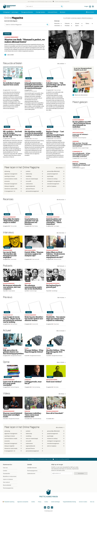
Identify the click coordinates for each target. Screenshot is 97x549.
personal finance (30, 188)
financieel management (10, 183)
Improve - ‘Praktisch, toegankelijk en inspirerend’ (81, 164)
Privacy (39, 501)
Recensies (57, 23)
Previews (67, 25)
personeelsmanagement (32, 191)
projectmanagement (52, 174)
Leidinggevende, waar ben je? (33, 382)
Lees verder (10, 55)
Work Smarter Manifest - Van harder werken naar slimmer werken (34, 318)
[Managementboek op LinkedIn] (45, 507)
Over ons (5, 467)
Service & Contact (83, 501)
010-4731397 (91, 12)
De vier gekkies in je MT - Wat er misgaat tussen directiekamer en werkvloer (82, 124)
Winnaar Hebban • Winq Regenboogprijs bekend (34, 351)
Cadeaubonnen (31, 473)
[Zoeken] (62, 6)
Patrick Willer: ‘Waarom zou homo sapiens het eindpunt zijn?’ (34, 254)
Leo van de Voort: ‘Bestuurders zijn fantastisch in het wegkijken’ (10, 254)
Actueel (77, 23)
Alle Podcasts (60, 266)
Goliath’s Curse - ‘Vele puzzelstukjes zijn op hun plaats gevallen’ (56, 84)
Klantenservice (7, 464)
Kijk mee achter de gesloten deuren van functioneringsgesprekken (13, 352)
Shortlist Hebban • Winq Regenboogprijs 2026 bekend (55, 352)
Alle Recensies (60, 199)
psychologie (50, 176)
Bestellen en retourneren (9, 476)
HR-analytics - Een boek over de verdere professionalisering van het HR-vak (12, 134)
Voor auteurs (6, 482)
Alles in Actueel (60, 330)
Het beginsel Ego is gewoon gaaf (53, 286)
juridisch (28, 171)
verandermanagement (53, 183)
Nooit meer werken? (54, 382)
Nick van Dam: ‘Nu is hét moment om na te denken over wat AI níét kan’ (82, 144)
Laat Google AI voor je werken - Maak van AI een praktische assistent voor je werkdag (12, 319)
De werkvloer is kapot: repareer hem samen (11, 84)
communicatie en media (10, 178)
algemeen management (10, 174)
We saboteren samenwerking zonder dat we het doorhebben (33, 287)
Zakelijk (29, 464)
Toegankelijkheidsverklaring (69, 501)
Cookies (46, 501)
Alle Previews (60, 297)
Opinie (77, 25)
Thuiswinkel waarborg (9, 501)
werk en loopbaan (51, 186)
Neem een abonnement (81, 95)
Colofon (33, 501)
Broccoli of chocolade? (54, 413)
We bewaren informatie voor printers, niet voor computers (12, 287)
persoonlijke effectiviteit (53, 171)
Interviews (57, 25)
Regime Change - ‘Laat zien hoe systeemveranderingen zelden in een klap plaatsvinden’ (55, 135)
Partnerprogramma (8, 488)
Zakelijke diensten (32, 467)
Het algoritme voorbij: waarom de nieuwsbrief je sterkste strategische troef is (34, 134)
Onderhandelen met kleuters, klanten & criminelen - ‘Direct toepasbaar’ (54, 221)
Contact (5, 470)
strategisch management (53, 181)
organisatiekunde (30, 186)
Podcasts (67, 23)
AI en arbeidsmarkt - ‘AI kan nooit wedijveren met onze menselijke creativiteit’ (81, 155)
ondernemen (29, 183)
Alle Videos (61, 394)
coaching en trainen (9, 176)
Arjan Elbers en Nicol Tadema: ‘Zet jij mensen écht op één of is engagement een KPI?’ (55, 254)
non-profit (28, 181)
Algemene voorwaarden (22, 501)
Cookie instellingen (55, 501)
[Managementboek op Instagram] (52, 507)
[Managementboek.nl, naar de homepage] (9, 8)
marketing (28, 176)
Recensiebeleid (7, 485)
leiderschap (29, 174)
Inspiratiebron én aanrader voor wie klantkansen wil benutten (31, 221)
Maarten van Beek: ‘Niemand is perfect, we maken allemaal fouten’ (24, 40)
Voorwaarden (6, 473)
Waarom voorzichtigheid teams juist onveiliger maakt (12, 415)
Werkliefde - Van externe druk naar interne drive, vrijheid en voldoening (55, 318)
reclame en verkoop (52, 178)
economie (7, 181)
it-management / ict (9, 191)
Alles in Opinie (60, 362)
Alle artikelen (60, 63)
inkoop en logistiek (9, 186)
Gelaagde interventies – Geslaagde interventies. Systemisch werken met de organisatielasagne (34, 85)
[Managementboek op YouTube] (48, 507)
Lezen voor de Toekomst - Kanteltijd (81, 135)
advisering (7, 171)
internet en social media (10, 188)
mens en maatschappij (32, 178)
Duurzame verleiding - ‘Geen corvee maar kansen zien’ (33, 415)
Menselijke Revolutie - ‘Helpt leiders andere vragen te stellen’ (11, 220)
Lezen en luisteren (8, 479)
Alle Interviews (60, 233)
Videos (87, 23)
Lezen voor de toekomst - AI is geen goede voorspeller (12, 383)
